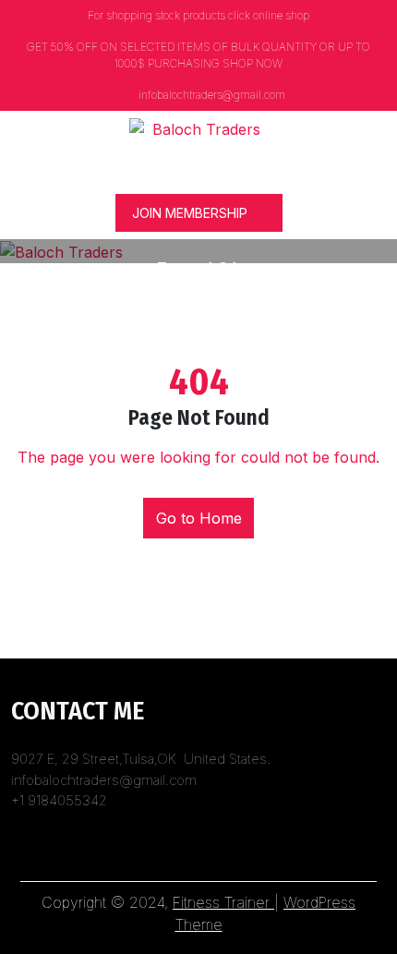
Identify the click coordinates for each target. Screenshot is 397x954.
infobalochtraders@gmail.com (210, 95)
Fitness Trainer (223, 902)
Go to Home (199, 518)
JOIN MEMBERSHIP (189, 213)
